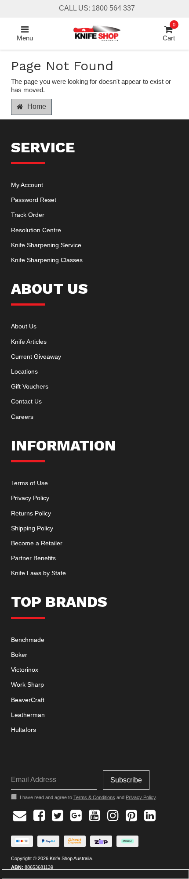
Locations (24, 371)
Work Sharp (27, 684)
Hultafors (23, 729)
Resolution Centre (36, 230)
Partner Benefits (33, 558)
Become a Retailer (36, 543)
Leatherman (28, 714)
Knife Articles (29, 341)
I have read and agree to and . (88, 797)
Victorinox (24, 669)
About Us (23, 326)
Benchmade (27, 639)
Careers (22, 416)
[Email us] (19, 814)
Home (35, 106)
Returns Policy (31, 513)
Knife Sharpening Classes (47, 259)
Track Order (27, 214)
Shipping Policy (32, 528)
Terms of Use (29, 482)
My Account (27, 184)
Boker (19, 654)
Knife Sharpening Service (46, 245)
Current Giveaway (36, 356)
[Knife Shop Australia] (96, 32)
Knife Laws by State (38, 572)
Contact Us (26, 401)
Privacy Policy (30, 497)
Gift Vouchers (29, 386)
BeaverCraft (27, 699)
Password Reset (33, 199)
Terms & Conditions (94, 797)
